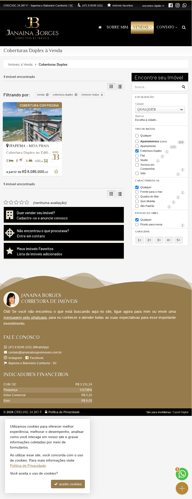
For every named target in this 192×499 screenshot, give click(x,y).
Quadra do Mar (159, 197)
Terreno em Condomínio (162, 167)
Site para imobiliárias (158, 412)
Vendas (141, 27)
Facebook (36, 358)
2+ (149, 240)
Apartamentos (162, 142)
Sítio (159, 174)
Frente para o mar (162, 192)
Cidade (139, 103)
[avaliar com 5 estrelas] (26, 202)
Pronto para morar (162, 225)
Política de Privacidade (64, 412)
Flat (151, 156)
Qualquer (146, 135)
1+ (139, 240)
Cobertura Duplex (154, 151)
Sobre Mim (117, 27)
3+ (159, 240)
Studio (149, 161)
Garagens (142, 232)
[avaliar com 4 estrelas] (21, 202)
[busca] (184, 27)
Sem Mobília (157, 202)
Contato (165, 27)
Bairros (139, 116)
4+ (169, 240)
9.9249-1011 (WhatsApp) (28, 347)
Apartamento (158, 147)
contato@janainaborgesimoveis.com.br (35, 352)
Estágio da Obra (146, 213)
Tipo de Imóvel (145, 129)
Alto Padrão (155, 206)
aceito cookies (70, 484)
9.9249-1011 (92, 5)
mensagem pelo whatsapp (25, 317)
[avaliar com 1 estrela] (5, 202)
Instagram (15, 358)
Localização (144, 97)
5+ (178, 240)
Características (147, 181)
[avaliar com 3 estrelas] (16, 202)
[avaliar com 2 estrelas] (11, 202)
